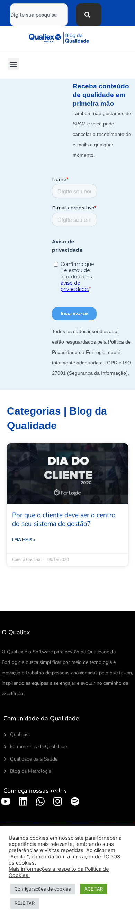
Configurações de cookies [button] (43, 889)
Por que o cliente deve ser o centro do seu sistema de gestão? (64, 519)
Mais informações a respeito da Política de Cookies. (59, 872)
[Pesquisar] (88, 14)
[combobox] (39, 14)
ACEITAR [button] (93, 889)
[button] (13, 64)
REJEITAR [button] (25, 903)
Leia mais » (23, 540)
